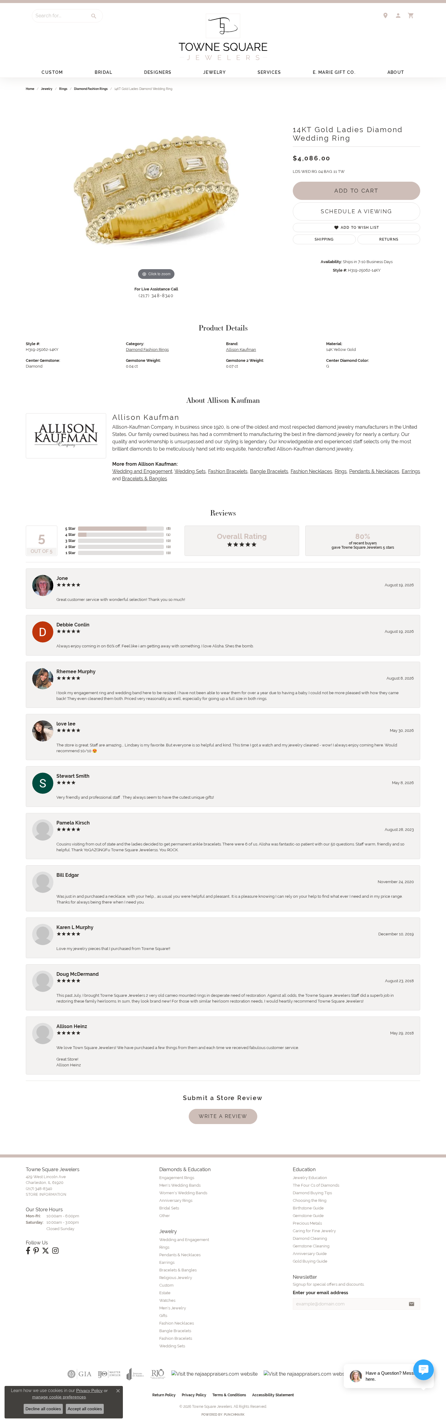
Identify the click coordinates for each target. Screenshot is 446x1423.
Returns (388, 239)
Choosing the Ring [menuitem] (309, 1200)
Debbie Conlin (73, 625)
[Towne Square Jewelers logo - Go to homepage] (223, 37)
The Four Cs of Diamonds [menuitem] (316, 1185)
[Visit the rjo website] (157, 1374)
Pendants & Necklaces (374, 471)
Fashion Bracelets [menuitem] (175, 1338)
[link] (385, 15)
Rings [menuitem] (164, 1247)
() (168, 528)
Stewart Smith (73, 776)
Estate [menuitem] (165, 1293)
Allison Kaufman (241, 349)
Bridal (103, 72)
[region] (156, 190)
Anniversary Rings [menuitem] (175, 1200)
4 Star (70, 535)
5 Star (70, 528)
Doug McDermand (77, 974)
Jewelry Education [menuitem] (310, 1177)
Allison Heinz (71, 1026)
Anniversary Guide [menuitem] (310, 1253)
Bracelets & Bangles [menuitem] (178, 1270)
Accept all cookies (85, 1408)
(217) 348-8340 (156, 295)
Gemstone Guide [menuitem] (308, 1215)
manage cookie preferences (59, 1396)
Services (269, 72)
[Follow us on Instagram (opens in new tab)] (55, 1250)
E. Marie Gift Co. (334, 72)
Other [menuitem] (164, 1215)
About (395, 72)
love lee (66, 724)
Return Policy (164, 1395)
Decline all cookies (43, 1408)
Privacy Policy (194, 1395)
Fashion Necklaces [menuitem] (176, 1323)
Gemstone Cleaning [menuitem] (311, 1246)
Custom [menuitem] (166, 1285)
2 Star (70, 547)
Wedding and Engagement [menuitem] (184, 1239)
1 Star (71, 553)
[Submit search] (94, 16)
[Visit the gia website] (79, 1374)
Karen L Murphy (74, 927)
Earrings (411, 471)
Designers (158, 72)
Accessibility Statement (273, 1395)
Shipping (324, 239)
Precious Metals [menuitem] (307, 1223)
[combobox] (59, 15)
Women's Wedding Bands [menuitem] (183, 1193)
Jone (62, 578)
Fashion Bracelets (228, 471)
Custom (52, 72)
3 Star (70, 541)
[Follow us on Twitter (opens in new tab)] (45, 1250)
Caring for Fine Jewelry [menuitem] (314, 1231)
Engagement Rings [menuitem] (176, 1177)
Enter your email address (320, 1292)
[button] (398, 15)
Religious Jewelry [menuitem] (175, 1277)
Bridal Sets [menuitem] (169, 1208)
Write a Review (223, 1116)
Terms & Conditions (229, 1395)
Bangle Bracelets (269, 471)
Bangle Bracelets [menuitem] (175, 1331)
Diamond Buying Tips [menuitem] (312, 1193)
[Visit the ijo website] (109, 1374)
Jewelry (214, 72)
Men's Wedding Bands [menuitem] (180, 1185)
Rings (63, 89)
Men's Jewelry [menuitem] (172, 1308)
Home (30, 89)
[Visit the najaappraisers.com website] (214, 1374)
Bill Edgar (67, 875)
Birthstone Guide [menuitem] (308, 1208)
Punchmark (234, 1414)
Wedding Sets (190, 471)
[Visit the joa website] (135, 1374)
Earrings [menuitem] (166, 1262)
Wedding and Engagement (142, 471)
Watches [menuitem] (167, 1300)
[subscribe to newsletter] (412, 1303)
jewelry (46, 89)
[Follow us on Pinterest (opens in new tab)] (36, 1250)
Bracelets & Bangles (144, 479)
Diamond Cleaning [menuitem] (310, 1238)
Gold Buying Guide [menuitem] (310, 1261)
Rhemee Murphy (76, 671)
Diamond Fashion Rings (91, 89)
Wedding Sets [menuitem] (172, 1346)
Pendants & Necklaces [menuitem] (180, 1255)
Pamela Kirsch (73, 823)
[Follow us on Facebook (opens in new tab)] (28, 1250)
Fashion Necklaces (311, 471)
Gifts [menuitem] (163, 1315)
